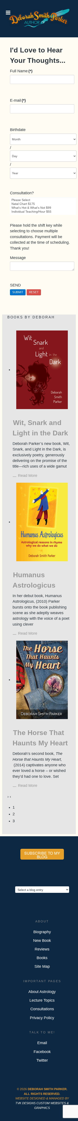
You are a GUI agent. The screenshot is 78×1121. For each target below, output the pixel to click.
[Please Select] (43, 200)
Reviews (42, 949)
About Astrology (42, 992)
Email (42, 1043)
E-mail (18, 100)
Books (42, 958)
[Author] (39, 27)
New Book (42, 940)
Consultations (42, 1009)
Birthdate (18, 130)
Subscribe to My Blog (42, 855)
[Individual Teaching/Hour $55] (43, 212)
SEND (15, 285)
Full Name (21, 71)
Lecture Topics (42, 1000)
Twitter (42, 1060)
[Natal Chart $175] (43, 204)
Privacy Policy (42, 1018)
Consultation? (22, 193)
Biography (42, 932)
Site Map (42, 966)
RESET (34, 292)
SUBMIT (17, 292)
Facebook (42, 1052)
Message (18, 258)
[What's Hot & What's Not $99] (43, 208)
